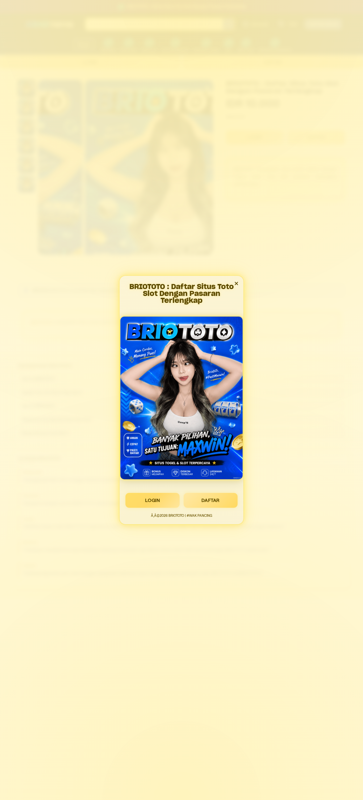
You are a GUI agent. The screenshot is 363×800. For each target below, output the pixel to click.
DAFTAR (210, 500)
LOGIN (152, 500)
